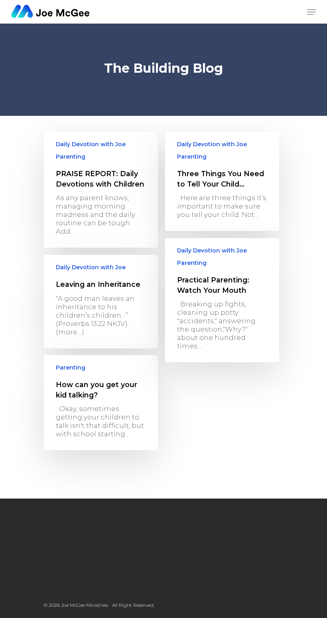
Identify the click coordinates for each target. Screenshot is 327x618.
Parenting (70, 156)
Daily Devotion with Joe (91, 144)
